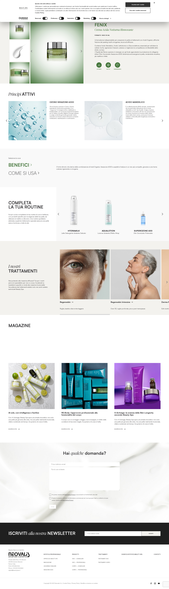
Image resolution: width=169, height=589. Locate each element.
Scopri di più (12, 429)
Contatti (157, 554)
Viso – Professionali (78, 562)
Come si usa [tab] (22, 173)
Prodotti (75, 554)
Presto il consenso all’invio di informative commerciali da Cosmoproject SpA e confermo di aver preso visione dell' (80, 499)
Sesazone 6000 (48, 569)
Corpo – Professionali (79, 569)
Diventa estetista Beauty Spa (132, 554)
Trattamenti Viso (103, 558)
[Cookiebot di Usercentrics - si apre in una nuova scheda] (23, 18)
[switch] (61, 18)
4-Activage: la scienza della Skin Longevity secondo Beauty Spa (134, 414)
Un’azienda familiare (50, 566)
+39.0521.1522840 (17, 568)
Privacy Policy (76, 583)
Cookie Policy (67, 583)
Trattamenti (102, 554)
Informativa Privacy (70, 494)
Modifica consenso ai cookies (89, 583)
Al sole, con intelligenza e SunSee (23, 413)
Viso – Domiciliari (77, 558)
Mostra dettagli (104, 18)
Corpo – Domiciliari (78, 566)
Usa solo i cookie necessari (137, 10)
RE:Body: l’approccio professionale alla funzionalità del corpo (79, 414)
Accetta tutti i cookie (138, 4)
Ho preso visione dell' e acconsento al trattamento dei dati (74, 494)
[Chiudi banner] (154, 2)
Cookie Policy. (39, 12)
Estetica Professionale (52, 554)
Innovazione (47, 562)
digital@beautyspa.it (14, 570)
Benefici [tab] (18, 165)
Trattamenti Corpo (104, 562)
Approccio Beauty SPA (51, 558)
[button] (81, 51)
